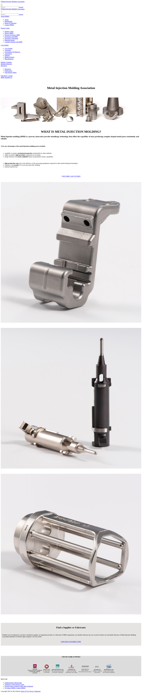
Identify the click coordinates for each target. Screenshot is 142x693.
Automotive (8, 54)
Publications (8, 71)
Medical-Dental (9, 57)
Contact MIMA (9, 25)
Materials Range (10, 40)
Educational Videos (11, 72)
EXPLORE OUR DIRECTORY (71, 642)
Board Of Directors (10, 23)
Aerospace (8, 50)
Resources (8, 69)
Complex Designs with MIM (13, 42)
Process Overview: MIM (12, 35)
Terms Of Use (24, 691)
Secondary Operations (11, 38)
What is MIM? (9, 33)
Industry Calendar (6, 62)
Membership (8, 21)
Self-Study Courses (7, 76)
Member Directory (6, 64)
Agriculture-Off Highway (12, 52)
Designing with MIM (11, 37)
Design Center (9, 31)
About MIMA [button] (5, 16)
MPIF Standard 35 (6, 77)
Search (21, 7)
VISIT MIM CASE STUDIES (71, 176)
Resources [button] (4, 66)
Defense (7, 55)
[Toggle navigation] (1, 11)
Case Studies (8, 48)
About (7, 20)
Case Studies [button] (5, 45)
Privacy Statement (34, 691)
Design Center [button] (5, 28)
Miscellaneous (9, 59)
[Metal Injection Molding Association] (13, 1)
